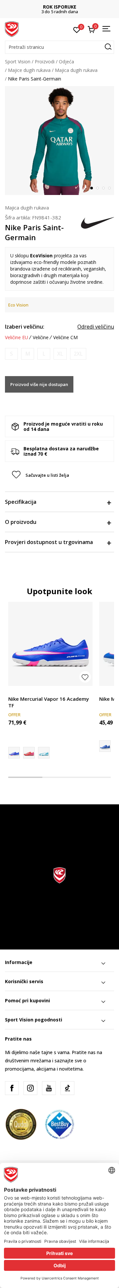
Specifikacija (20, 501)
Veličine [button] (41, 337)
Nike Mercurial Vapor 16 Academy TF (48, 702)
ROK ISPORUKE (59, 6)
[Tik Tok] (67, 1088)
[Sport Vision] (12, 28)
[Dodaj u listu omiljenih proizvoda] (85, 677)
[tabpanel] (59, 140)
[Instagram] (30, 1088)
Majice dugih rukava (29, 70)
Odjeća (66, 61)
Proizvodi (45, 61)
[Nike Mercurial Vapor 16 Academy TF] (50, 644)
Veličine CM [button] (65, 337)
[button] (59, 47)
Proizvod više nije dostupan (39, 384)
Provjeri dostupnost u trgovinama (49, 542)
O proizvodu (20, 522)
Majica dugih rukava (76, 70)
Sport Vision (17, 61)
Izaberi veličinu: (24, 327)
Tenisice (17, 691)
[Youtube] (49, 1088)
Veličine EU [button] (16, 337)
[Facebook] (12, 1088)
